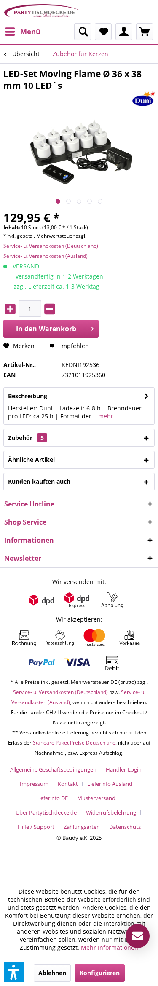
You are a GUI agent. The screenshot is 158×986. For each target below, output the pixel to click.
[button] (14, 972)
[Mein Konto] (123, 31)
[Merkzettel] (103, 31)
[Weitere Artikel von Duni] (143, 98)
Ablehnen (52, 973)
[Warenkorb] (144, 31)
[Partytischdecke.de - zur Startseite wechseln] (41, 11)
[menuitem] (22, 31)
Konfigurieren (100, 973)
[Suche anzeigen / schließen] (82, 31)
